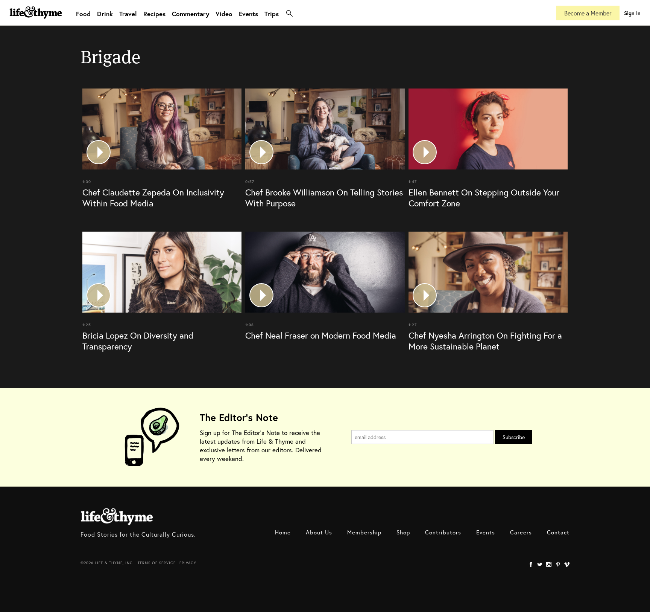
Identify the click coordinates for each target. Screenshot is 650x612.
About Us (319, 532)
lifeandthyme (35, 20)
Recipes (154, 13)
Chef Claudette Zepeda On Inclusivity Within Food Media (153, 197)
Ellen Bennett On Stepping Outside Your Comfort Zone (484, 197)
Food (83, 13)
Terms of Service (157, 562)
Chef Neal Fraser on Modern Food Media (320, 335)
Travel (128, 13)
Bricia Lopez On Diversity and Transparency (137, 341)
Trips (271, 13)
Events (248, 13)
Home (283, 532)
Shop (403, 532)
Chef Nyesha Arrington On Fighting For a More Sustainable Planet (485, 341)
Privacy (187, 562)
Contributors (443, 532)
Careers (521, 532)
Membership (364, 532)
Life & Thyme (116, 517)
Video (224, 13)
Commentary (190, 13)
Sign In (632, 13)
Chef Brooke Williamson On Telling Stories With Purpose (324, 197)
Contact (558, 532)
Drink (105, 13)
